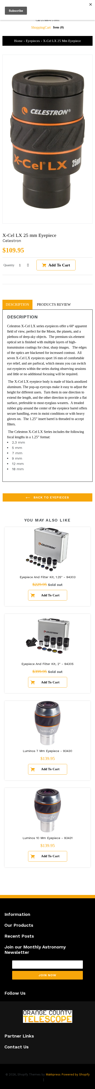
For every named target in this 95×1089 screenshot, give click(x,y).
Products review (54, 304)
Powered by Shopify (75, 1074)
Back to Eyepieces (50, 497)
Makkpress (53, 1074)
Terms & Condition (60, 1079)
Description (17, 304)
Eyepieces (33, 41)
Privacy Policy (30, 1079)
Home (18, 41)
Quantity (9, 265)
